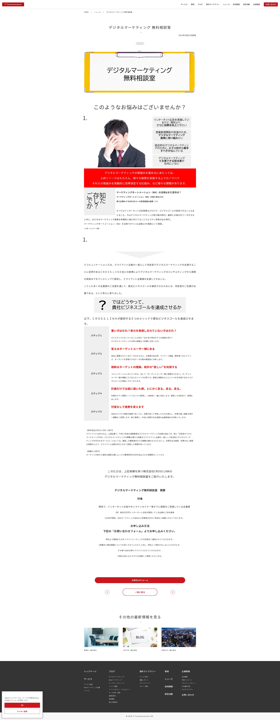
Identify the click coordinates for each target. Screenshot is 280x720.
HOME (86, 12)
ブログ (200, 4)
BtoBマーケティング (115, 680)
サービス (88, 678)
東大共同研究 (113, 702)
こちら (158, 454)
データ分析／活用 (114, 693)
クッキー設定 (22, 711)
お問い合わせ (271, 4)
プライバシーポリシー (189, 683)
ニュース (226, 4)
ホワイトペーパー (145, 683)
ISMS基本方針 (186, 686)
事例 (192, 4)
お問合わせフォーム (140, 580)
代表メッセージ (187, 680)
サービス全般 (88, 684)
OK (22, 705)
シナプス (87, 691)
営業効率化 (112, 696)
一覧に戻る (140, 592)
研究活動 (246, 4)
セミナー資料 (144, 686)
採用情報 (236, 4)
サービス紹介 (144, 677)
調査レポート (144, 680)
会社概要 (184, 677)
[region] (22, 704)
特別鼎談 (112, 699)
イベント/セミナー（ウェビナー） (120, 689)
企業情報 (186, 671)
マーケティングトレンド (116, 683)
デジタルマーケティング (116, 677)
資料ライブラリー (213, 4)
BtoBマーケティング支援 (92, 687)
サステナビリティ (187, 689)
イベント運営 (113, 686)
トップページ (90, 671)
